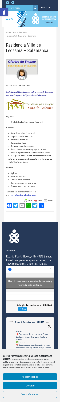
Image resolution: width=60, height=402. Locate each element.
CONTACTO (45, 7)
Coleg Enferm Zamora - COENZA (29, 322)
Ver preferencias (30, 394)
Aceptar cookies (30, 376)
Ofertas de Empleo (20, 32)
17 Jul (48, 322)
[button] (4, 12)
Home (8, 32)
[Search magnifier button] (35, 8)
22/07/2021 (12, 85)
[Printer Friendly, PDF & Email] (38, 200)
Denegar (30, 385)
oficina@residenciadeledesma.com (23, 195)
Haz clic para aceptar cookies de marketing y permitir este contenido (30, 283)
